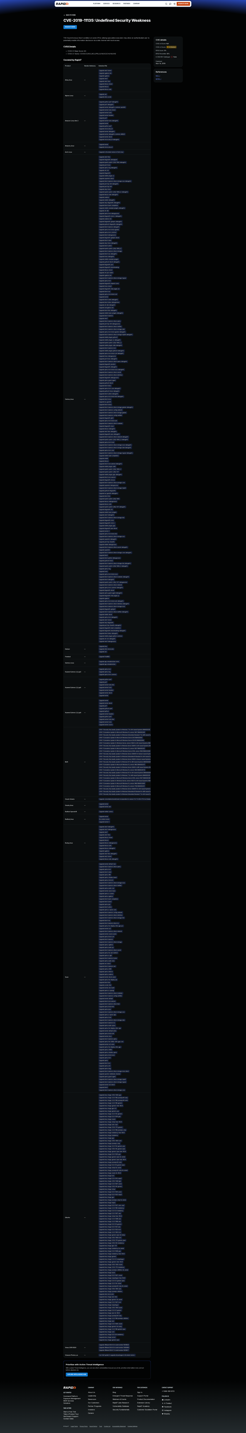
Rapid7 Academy (143, 1406)
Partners (126, 4)
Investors (91, 1410)
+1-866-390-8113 (168, 1391)
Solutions (66, 1403)
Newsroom (92, 1399)
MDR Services (68, 1401)
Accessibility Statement (119, 1426)
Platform (96, 4)
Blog (114, 1392)
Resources (116, 4)
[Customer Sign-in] (174, 4)
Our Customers (93, 1403)
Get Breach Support (70, 1416)
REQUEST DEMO (70, 27)
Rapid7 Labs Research (121, 1403)
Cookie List (107, 1426)
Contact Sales (68, 1419)
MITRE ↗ (158, 79)
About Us (91, 1392)
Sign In (139, 1392)
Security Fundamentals (121, 1410)
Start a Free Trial (69, 1412)
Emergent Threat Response (123, 1396)
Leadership (92, 1396)
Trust (100, 1426)
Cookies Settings (132, 1426)
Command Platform (70, 1396)
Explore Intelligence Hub (76, 1374)
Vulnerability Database (121, 1406)
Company (136, 4)
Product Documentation (146, 1399)
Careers (91, 1413)
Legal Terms (74, 1426)
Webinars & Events (119, 1399)
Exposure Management (71, 1398)
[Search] (166, 4)
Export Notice (93, 1426)
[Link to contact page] (170, 4)
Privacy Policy (84, 1426)
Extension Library (143, 1403)
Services (106, 4)
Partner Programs (94, 1406)
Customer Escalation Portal (147, 1410)
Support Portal (142, 1396)
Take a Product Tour (71, 1414)
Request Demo (183, 4)
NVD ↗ (158, 76)
